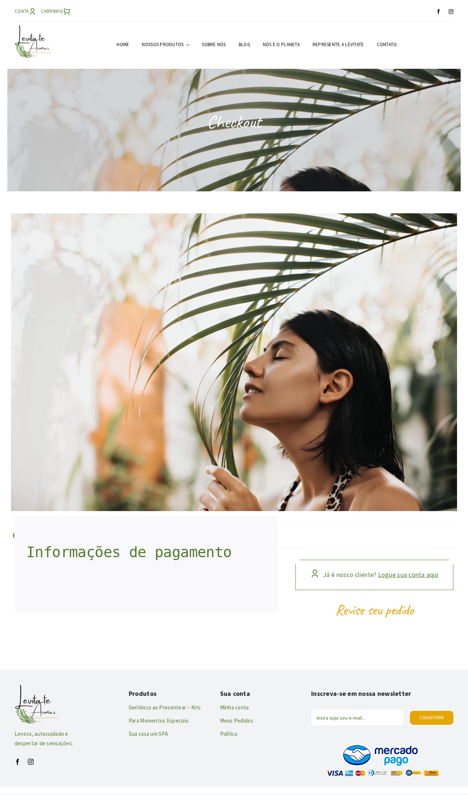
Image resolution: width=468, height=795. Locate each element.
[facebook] (438, 11)
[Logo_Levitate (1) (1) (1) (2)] (33, 28)
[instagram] (451, 11)
